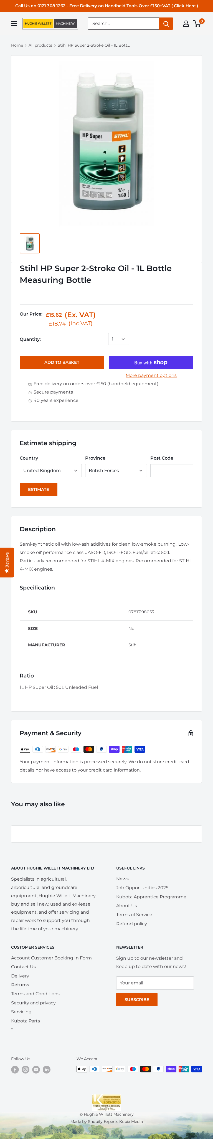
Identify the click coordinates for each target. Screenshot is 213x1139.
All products (40, 45)
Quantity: (30, 339)
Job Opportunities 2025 (142, 887)
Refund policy (131, 923)
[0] (197, 23)
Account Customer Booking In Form (51, 958)
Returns (20, 984)
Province (95, 458)
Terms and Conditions (35, 993)
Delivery (20, 976)
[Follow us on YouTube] (36, 1070)
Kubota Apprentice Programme (151, 896)
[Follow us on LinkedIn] (46, 1070)
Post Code (161, 458)
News (122, 878)
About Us (126, 905)
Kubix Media (131, 1121)
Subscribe (137, 999)
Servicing (21, 1011)
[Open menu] (14, 23)
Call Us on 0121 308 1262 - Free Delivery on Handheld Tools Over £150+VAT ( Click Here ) (106, 5)
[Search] (166, 23)
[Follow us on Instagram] (25, 1070)
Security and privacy (33, 1003)
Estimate (38, 489)
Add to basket (61, 362)
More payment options (151, 375)
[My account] (186, 24)
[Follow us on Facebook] (15, 1070)
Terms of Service (134, 914)
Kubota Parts (25, 1021)
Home (17, 45)
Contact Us (23, 966)
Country (29, 458)
